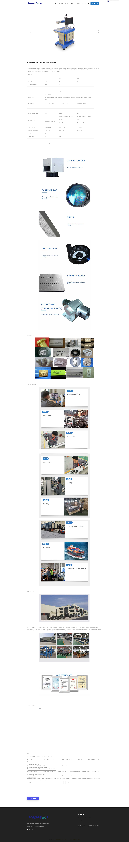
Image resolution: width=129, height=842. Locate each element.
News (78, 3)
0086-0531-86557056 (86, 818)
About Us (67, 3)
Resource (73, 3)
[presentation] (30, 31)
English (111, 1)
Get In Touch (95, 3)
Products (61, 3)
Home (56, 3)
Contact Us (83, 3)
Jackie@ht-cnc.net (85, 820)
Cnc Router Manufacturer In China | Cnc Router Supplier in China (66, 839)
